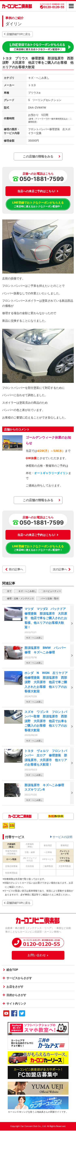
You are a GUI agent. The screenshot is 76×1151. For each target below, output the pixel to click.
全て (9, 591)
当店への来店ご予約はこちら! (36, 191)
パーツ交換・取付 (50, 598)
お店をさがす (15, 986)
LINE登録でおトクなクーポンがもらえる (38, 204)
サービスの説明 (62, 837)
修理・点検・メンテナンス (20, 598)
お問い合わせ (37, 955)
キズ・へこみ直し (27, 591)
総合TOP (12, 969)
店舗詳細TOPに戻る (18, 34)
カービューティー (52, 591)
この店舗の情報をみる (38, 156)
